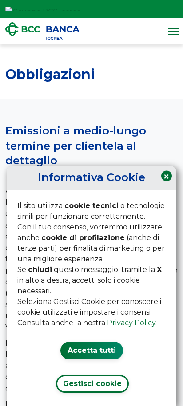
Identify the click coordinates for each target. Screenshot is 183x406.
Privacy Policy (131, 323)
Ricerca (173, 9)
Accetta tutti (92, 350)
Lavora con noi (150, 9)
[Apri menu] (173, 31)
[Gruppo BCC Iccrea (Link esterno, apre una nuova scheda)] (43, 9)
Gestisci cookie (92, 383)
